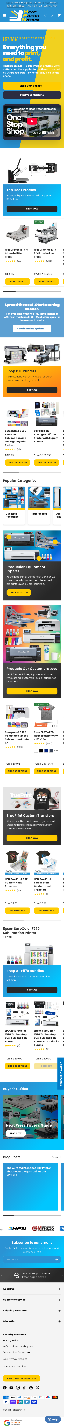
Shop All (32, 389)
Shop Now (32, 208)
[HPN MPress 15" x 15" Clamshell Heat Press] (17, 233)
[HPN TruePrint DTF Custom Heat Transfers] (17, 862)
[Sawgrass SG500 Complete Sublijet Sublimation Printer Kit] (17, 715)
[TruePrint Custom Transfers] (32, 798)
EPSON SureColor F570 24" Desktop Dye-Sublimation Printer (16, 1036)
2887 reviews (15, 1425)
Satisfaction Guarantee (16, 1352)
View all (7, 936)
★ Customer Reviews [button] (60, 1073)
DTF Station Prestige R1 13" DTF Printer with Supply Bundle (46, 436)
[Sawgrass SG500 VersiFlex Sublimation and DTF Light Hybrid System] (17, 414)
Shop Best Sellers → (32, 85)
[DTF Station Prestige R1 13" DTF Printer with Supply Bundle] (46, 414)
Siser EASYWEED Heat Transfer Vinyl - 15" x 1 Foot (46, 735)
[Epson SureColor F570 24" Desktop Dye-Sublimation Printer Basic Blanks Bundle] (46, 1014)
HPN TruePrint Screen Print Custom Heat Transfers (42, 884)
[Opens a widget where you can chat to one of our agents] (53, 1419)
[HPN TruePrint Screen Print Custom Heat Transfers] (46, 862)
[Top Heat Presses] (32, 168)
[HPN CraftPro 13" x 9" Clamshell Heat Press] (46, 233)
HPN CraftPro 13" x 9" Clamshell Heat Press (45, 253)
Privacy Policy (11, 1340)
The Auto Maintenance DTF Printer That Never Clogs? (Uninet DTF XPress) (29, 1171)
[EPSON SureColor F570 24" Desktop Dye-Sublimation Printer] (17, 1014)
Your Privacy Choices (15, 1359)
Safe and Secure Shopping (18, 1346)
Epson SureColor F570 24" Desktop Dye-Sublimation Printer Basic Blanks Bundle (46, 1038)
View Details (17, 910)
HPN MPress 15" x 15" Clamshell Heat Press (17, 253)
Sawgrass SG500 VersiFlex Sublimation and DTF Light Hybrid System (15, 438)
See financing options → (32, 328)
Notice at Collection (14, 1366)
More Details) (48, 4)
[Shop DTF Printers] (32, 354)
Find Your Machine (32, 95)
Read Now (16, 1133)
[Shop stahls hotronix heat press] (34, 1228)
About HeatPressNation (21, 1378)
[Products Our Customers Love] (32, 634)
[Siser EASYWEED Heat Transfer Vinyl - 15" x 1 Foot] (46, 715)
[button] (59, 15)
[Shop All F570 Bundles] (32, 953)
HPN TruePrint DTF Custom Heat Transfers (16, 882)
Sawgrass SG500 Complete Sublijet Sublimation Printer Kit (17, 737)
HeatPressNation (17, 1410)
